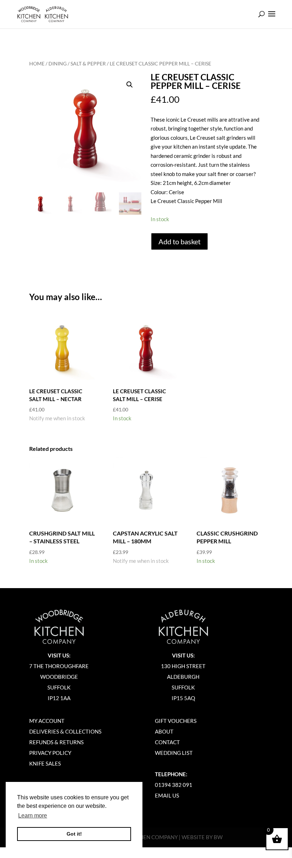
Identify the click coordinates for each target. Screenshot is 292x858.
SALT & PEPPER (88, 63)
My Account (46, 721)
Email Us (167, 795)
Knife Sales (45, 763)
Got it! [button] (74, 834)
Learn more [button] (32, 815)
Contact (167, 742)
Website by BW (202, 837)
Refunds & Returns (56, 742)
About (164, 731)
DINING (57, 63)
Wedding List (174, 753)
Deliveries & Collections (65, 731)
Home (37, 63)
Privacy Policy (50, 753)
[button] (129, 84)
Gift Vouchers (176, 721)
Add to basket (179, 241)
